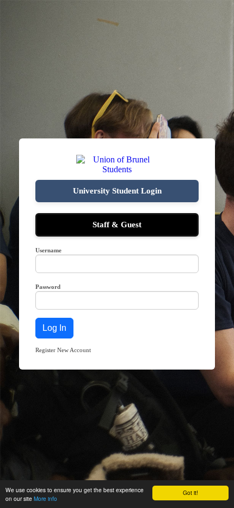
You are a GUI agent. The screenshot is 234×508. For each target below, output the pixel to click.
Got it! (190, 492)
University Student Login (117, 190)
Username (48, 250)
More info (45, 498)
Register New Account (63, 350)
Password (47, 286)
